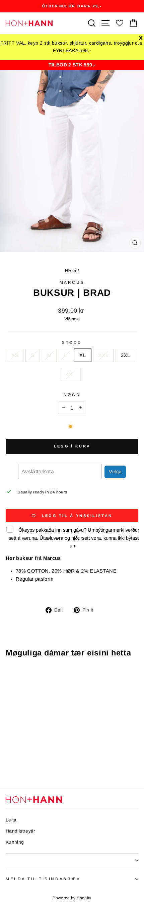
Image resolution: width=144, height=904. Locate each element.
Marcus (72, 282)
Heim (70, 270)
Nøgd (72, 394)
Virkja (115, 471)
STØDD (72, 342)
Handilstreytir (20, 831)
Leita (11, 819)
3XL (125, 355)
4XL (70, 374)
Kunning (15, 842)
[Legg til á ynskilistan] (48, 675)
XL (82, 355)
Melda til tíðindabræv (43, 878)
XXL (103, 355)
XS (14, 355)
